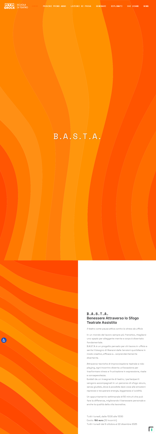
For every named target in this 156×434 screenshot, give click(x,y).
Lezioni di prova (81, 6)
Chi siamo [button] (133, 6)
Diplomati (117, 6)
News (146, 6)
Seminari (101, 6)
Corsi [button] (35, 6)
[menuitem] (35, 6)
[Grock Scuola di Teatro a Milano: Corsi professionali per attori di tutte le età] (16, 6)
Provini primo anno (54, 6)
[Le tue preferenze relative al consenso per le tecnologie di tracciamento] (151, 429)
